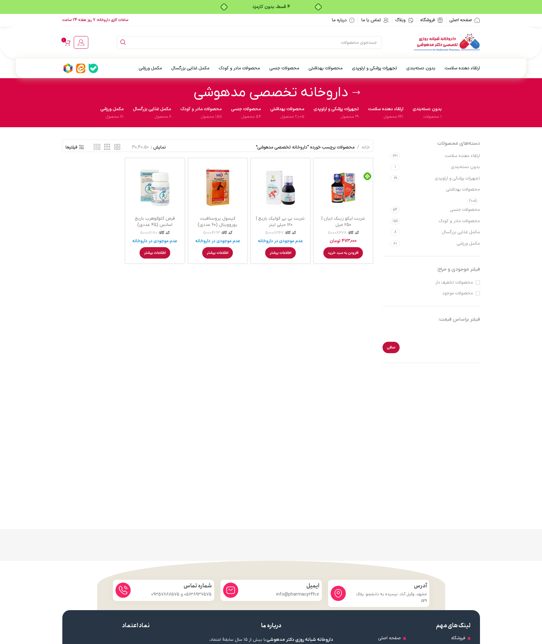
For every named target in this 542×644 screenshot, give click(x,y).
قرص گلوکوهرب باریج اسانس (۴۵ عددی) (155, 222)
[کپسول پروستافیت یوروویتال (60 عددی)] (218, 188)
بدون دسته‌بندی (465, 167)
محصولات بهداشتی (463, 189)
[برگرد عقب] (356, 92)
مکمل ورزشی (468, 243)
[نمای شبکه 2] (117, 147)
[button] (343, 253)
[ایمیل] (230, 590)
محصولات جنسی (465, 209)
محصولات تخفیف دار (454, 282)
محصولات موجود (457, 293)
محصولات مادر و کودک (459, 221)
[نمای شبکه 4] (97, 147)
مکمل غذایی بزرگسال (461, 232)
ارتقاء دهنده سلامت (462, 156)
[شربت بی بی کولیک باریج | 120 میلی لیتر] (280, 188)
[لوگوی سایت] (447, 42)
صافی (391, 347)
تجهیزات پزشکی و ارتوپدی (457, 178)
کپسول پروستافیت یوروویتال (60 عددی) (217, 222)
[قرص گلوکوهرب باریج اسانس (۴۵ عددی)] (155, 188)
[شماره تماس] (123, 590)
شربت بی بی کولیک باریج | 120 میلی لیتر (280, 222)
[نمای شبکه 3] (107, 147)
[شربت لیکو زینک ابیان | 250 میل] (343, 188)
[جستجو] (123, 42)
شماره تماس (198, 586)
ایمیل (312, 586)
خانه (366, 147)
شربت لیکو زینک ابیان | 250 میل (343, 222)
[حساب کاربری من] (81, 42)
